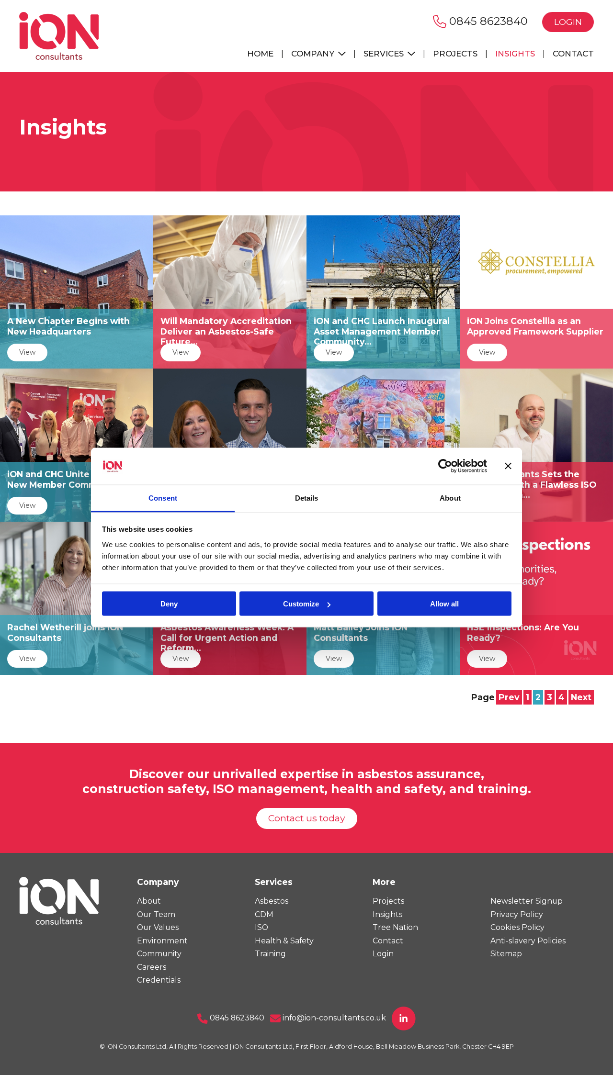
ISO (261, 927)
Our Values (158, 927)
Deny (169, 604)
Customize (301, 604)
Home (260, 53)
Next (581, 697)
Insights (515, 53)
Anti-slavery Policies (528, 940)
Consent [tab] (162, 497)
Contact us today (306, 818)
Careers (151, 967)
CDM (264, 914)
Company (314, 53)
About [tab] (450, 497)
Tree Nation (395, 927)
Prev (509, 697)
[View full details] (76, 291)
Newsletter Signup (526, 901)
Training (270, 953)
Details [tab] (306, 497)
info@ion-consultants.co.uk (333, 1017)
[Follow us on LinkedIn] (404, 1017)
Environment (162, 940)
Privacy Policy (516, 914)
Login (568, 22)
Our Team (156, 914)
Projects (455, 53)
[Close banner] (508, 466)
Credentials (159, 980)
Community (159, 953)
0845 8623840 (487, 21)
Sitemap (506, 953)
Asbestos (271, 901)
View (27, 352)
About (149, 901)
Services (384, 53)
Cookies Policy (517, 927)
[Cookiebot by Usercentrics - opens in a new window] (445, 466)
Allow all (444, 604)
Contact (573, 53)
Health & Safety (284, 940)
